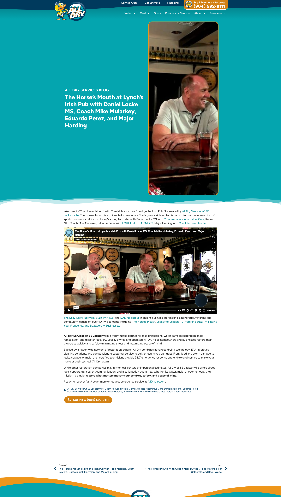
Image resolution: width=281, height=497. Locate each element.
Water (128, 13)
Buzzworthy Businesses (104, 325)
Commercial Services (177, 13)
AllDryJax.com (156, 381)
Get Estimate (152, 2)
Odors (157, 13)
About (198, 13)
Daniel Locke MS (173, 388)
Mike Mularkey (131, 391)
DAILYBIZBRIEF (130, 317)
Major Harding (115, 391)
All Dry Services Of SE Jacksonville (85, 388)
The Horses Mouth (149, 391)
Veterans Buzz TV (196, 321)
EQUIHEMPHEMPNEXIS (79, 391)
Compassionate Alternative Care (184, 219)
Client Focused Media (116, 388)
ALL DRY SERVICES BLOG (87, 90)
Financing (173, 2)
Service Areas (129, 2)
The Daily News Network (79, 317)
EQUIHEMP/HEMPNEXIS (137, 223)
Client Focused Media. (192, 223)
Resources (216, 13)
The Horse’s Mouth (143, 321)
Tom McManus (183, 391)
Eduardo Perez (190, 388)
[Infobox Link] (206, 5)
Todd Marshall (167, 391)
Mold (143, 13)
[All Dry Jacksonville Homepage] (70, 10)
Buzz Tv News (105, 317)
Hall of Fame (100, 391)
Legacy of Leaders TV (170, 321)
